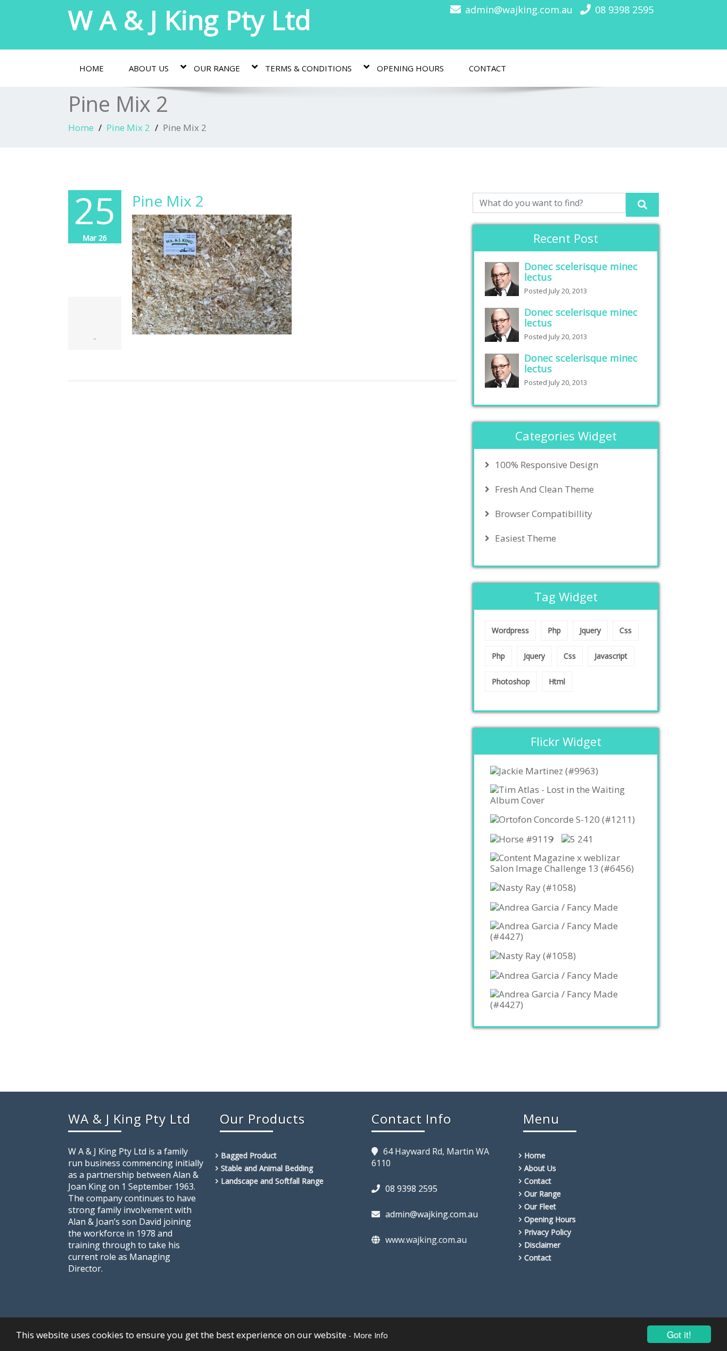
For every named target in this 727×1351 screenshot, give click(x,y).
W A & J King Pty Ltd (189, 20)
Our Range (217, 68)
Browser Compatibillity (543, 514)
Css (625, 630)
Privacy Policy (547, 1232)
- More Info (368, 1335)
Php (554, 630)
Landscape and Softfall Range (272, 1181)
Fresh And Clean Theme (544, 489)
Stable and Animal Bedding (267, 1168)
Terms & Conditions (308, 68)
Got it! (679, 1334)
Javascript (610, 656)
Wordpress (510, 630)
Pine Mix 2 (128, 127)
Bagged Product (249, 1155)
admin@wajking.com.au (519, 9)
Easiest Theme (525, 538)
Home (91, 68)
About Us (149, 68)
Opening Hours (410, 68)
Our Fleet (540, 1206)
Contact (487, 68)
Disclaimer (542, 1245)
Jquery (590, 630)
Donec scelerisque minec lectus (581, 271)
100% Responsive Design (546, 465)
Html (557, 681)
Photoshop (511, 681)
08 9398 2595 (624, 9)
